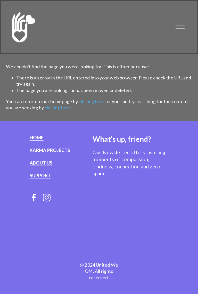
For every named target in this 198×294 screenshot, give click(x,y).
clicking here (92, 101)
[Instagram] (47, 197)
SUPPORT (40, 175)
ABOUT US (41, 163)
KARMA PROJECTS (50, 150)
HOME (37, 137)
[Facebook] (34, 197)
